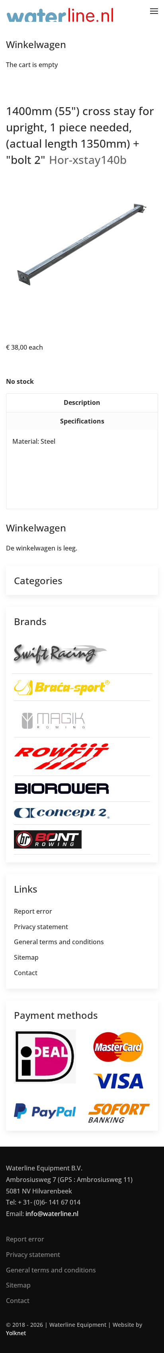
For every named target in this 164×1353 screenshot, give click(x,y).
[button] (154, 11)
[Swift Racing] (59, 654)
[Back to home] (60, 11)
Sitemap (26, 957)
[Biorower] (61, 787)
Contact (25, 972)
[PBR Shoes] (48, 838)
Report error (33, 911)
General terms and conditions (59, 941)
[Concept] (61, 812)
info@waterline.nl (51, 1213)
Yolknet (16, 1333)
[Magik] (51, 718)
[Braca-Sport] (61, 686)
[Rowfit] (61, 755)
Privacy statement (41, 926)
